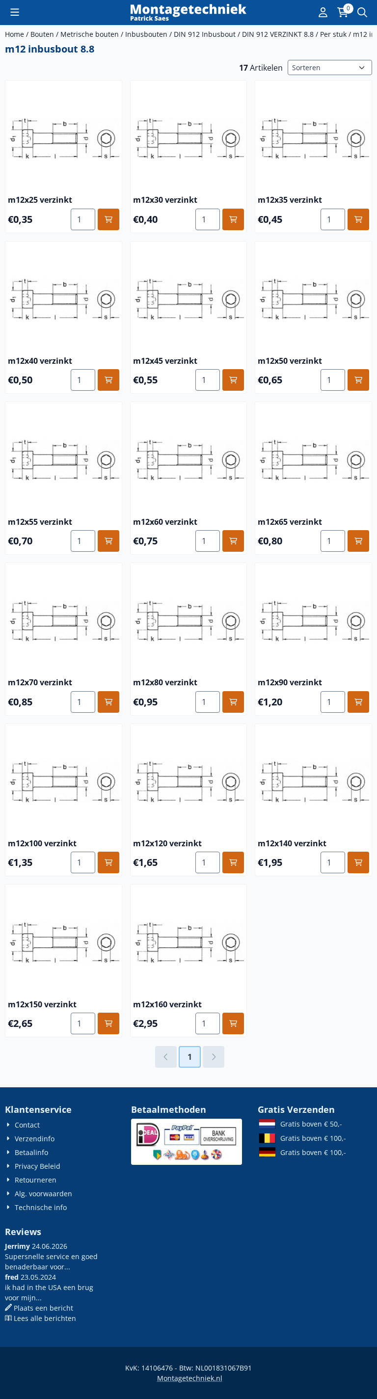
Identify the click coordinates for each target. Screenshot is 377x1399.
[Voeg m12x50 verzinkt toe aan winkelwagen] (358, 380)
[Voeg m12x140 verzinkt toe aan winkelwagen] (358, 862)
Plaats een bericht (43, 1308)
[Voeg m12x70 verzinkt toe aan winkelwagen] (108, 702)
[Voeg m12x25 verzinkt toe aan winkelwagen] (108, 219)
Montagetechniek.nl (189, 1378)
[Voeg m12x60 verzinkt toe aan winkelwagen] (233, 541)
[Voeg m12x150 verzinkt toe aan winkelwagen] (108, 1023)
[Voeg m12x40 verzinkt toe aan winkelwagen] (108, 380)
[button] (15, 12)
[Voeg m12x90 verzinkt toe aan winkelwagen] (358, 702)
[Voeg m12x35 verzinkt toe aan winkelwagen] (358, 219)
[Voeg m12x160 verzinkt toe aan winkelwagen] (233, 1023)
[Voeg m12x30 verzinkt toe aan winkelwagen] (233, 219)
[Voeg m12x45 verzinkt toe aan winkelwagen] (233, 380)
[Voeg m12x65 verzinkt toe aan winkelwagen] (358, 541)
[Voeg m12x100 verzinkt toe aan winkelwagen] (108, 862)
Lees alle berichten (45, 1318)
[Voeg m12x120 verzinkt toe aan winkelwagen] (233, 862)
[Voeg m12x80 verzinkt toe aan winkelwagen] (233, 702)
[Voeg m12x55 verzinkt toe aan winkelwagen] (108, 541)
